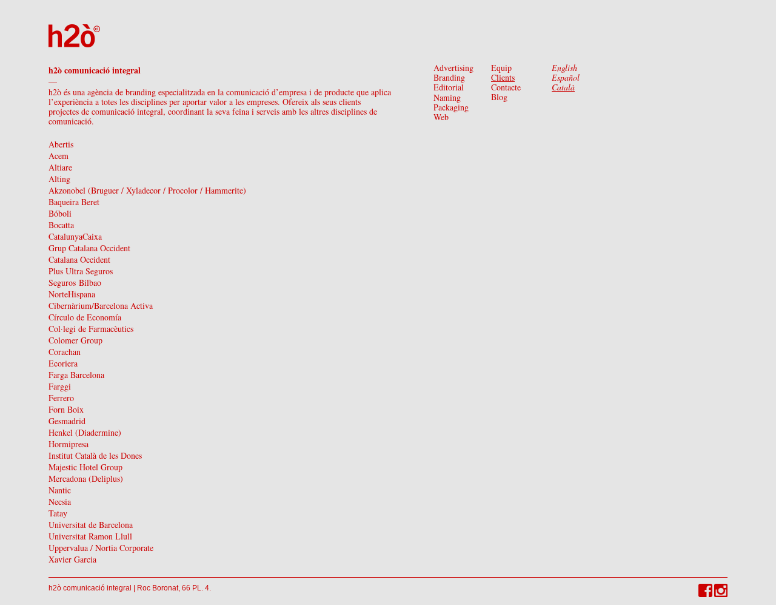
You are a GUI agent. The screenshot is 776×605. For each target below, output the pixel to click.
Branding (449, 77)
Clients (503, 77)
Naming (447, 97)
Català (563, 87)
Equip (501, 67)
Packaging (451, 107)
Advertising (453, 67)
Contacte (506, 87)
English (564, 67)
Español (566, 77)
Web (441, 117)
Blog (499, 97)
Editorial (448, 87)
